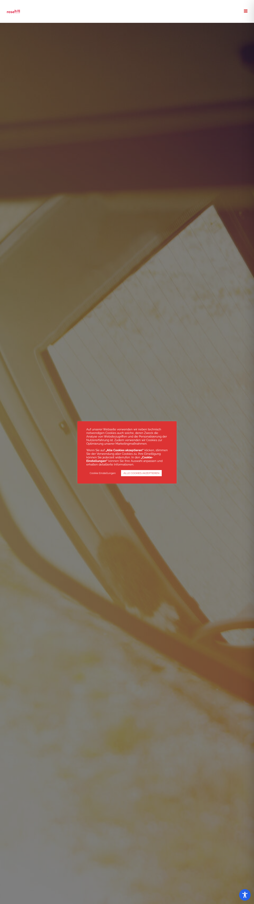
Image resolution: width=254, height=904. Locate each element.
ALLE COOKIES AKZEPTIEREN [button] (141, 473)
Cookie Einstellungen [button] (103, 473)
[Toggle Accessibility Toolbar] (245, 895)
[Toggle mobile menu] (246, 11)
